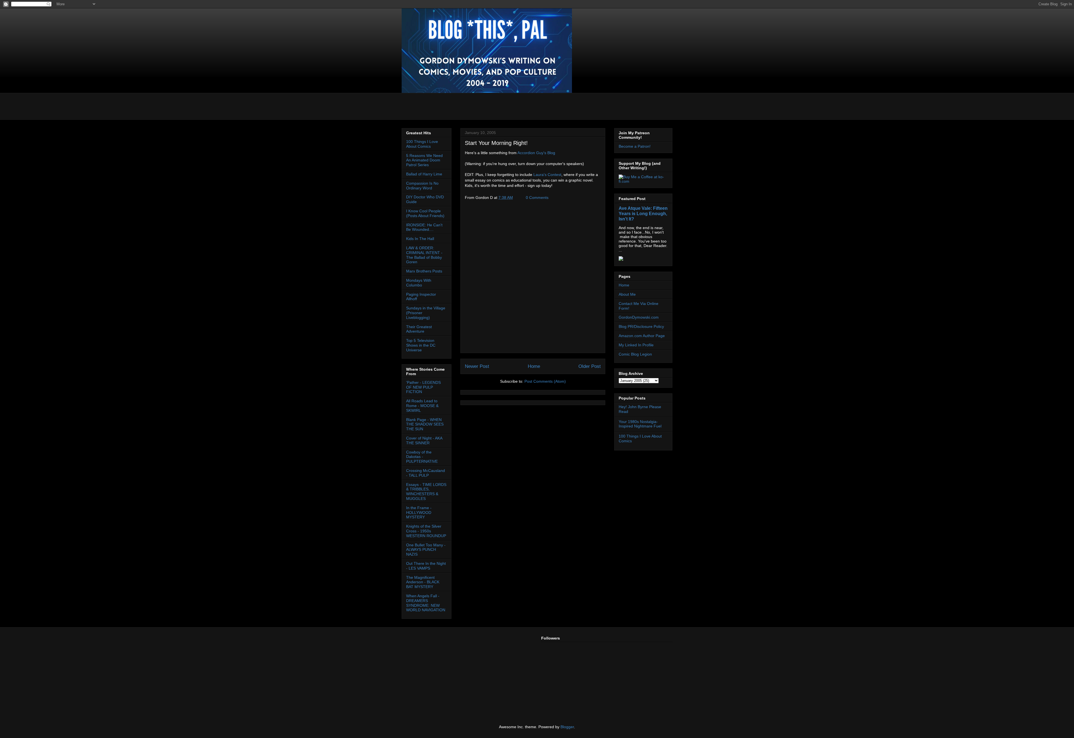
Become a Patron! (635, 146)
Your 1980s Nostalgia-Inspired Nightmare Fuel (640, 424)
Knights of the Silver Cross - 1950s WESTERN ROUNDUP (426, 531)
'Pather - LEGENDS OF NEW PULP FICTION (423, 387)
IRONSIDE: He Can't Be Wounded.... (424, 227)
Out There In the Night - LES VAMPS (426, 565)
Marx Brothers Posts (424, 271)
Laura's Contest (547, 174)
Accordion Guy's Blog (536, 153)
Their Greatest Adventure (419, 329)
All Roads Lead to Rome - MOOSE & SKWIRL (422, 406)
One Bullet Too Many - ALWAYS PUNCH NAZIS (426, 550)
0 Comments (537, 197)
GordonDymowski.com (639, 317)
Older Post (589, 366)
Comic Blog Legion (635, 354)
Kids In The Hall (420, 238)
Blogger (567, 727)
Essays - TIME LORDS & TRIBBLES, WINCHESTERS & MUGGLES (426, 491)
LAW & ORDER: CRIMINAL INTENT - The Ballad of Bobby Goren (424, 255)
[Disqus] (533, 278)
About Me (627, 294)
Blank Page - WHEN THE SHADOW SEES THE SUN (425, 424)
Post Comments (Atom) (545, 381)
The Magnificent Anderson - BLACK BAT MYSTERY (422, 582)
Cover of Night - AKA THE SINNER (424, 440)
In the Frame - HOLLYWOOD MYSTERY (419, 513)
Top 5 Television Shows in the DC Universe (420, 345)
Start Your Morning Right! (496, 143)
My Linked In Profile (636, 345)
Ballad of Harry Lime (424, 174)
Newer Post (477, 366)
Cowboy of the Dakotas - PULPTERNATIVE (422, 457)
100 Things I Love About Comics (422, 144)
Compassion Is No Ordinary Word (422, 185)
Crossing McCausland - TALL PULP (425, 473)
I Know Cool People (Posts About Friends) (425, 213)
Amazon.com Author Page (642, 335)
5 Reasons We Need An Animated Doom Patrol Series (424, 160)
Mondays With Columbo (418, 282)
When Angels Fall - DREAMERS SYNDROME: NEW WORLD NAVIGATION (425, 603)
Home (534, 366)
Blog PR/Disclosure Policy (641, 326)
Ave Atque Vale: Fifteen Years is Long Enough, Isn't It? (643, 213)
